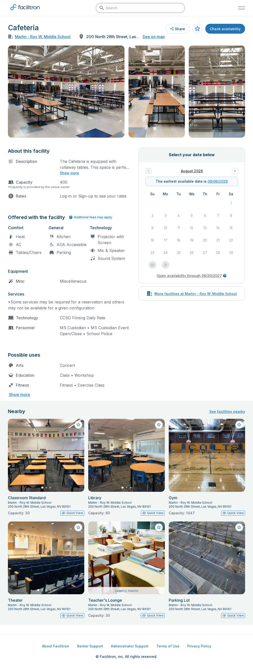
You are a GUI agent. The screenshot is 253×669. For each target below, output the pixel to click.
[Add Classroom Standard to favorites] (78, 425)
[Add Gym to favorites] (239, 425)
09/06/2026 (218, 181)
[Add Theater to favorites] (78, 527)
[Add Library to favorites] (159, 425)
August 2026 (192, 171)
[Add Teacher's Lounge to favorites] (159, 527)
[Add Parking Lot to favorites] (239, 527)
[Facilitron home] (25, 11)
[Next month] (235, 171)
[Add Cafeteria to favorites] (197, 29)
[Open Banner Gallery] (66, 92)
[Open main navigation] (241, 7)
